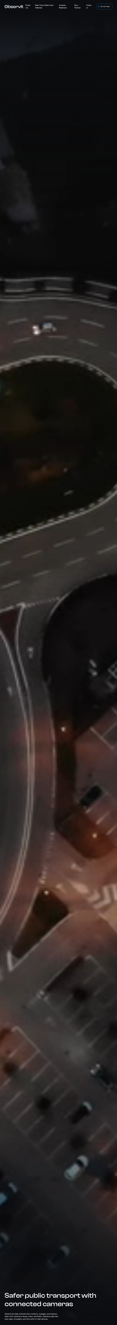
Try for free (105, 6)
